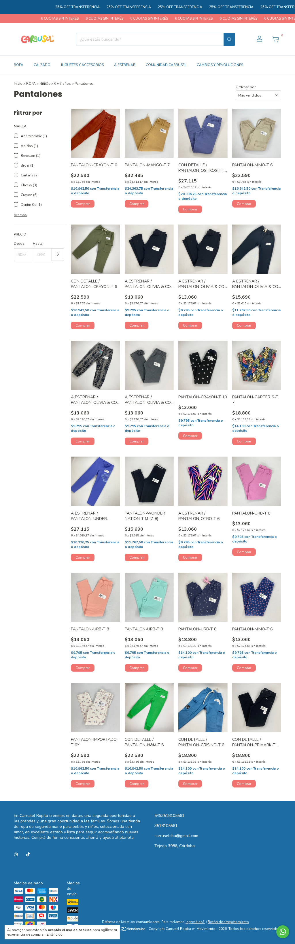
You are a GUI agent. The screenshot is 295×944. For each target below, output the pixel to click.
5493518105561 (169, 815)
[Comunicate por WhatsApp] (282, 931)
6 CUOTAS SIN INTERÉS (42, 18)
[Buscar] (229, 39)
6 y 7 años (62, 83)
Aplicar (58, 254)
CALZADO (42, 65)
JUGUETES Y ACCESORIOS (82, 65)
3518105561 (165, 825)
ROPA (18, 65)
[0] (275, 39)
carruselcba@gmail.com (176, 836)
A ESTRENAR (124, 65)
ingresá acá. (195, 921)
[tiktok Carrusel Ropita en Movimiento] (28, 854)
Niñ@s (44, 83)
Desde (19, 243)
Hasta (38, 243)
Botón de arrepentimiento (228, 921)
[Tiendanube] (124, 930)
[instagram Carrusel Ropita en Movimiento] (16, 854)
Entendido (54, 934)
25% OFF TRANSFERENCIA (60, 7)
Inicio (18, 83)
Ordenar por (246, 87)
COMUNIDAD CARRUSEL (166, 65)
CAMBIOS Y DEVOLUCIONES (220, 65)
